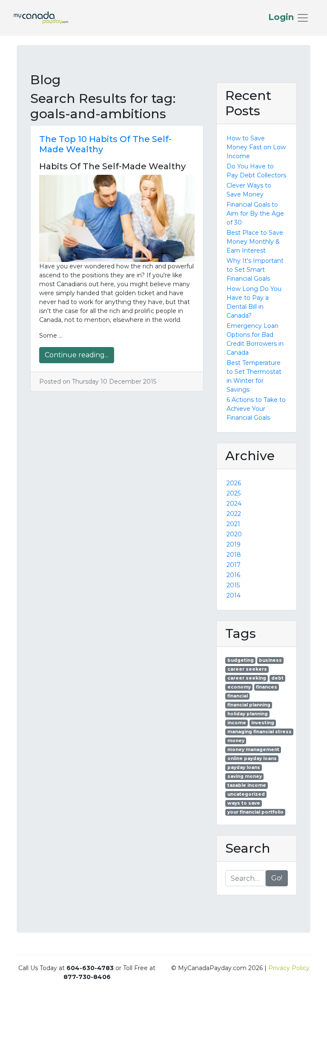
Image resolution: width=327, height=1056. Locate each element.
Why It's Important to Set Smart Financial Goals (255, 269)
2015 (233, 585)
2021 (233, 524)
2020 (234, 534)
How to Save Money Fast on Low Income (256, 147)
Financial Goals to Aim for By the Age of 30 (255, 213)
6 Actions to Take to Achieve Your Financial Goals (256, 408)
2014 (234, 595)
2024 (234, 503)
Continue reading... (77, 355)
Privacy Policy (289, 968)
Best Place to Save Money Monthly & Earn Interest (255, 241)
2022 (234, 514)
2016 (233, 575)
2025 (234, 493)
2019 (234, 544)
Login (282, 17)
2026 (234, 483)
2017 (234, 565)
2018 (234, 554)
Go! (276, 878)
